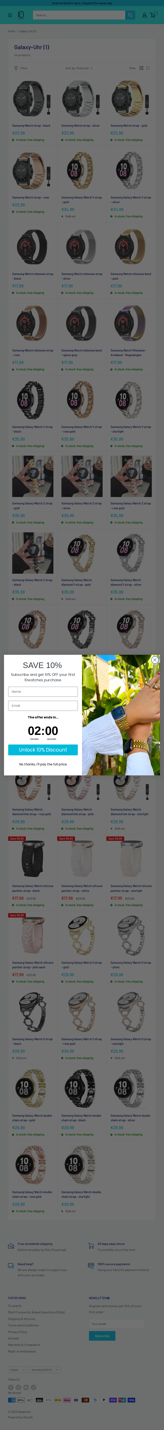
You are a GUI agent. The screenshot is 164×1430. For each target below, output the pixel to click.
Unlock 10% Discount (43, 750)
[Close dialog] (154, 659)
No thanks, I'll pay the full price (43, 764)
